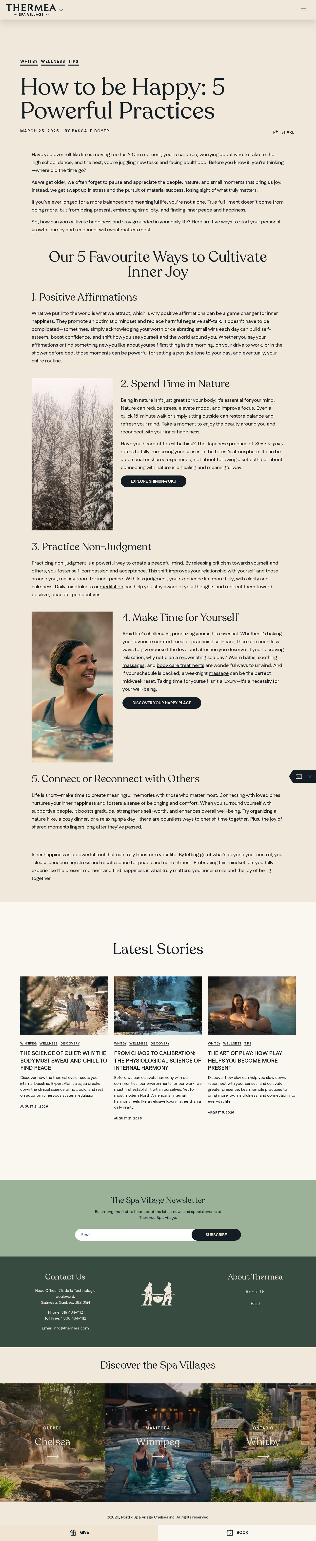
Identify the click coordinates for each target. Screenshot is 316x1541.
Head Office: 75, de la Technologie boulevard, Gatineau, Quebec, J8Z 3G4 (65, 1296)
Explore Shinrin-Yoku (153, 481)
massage (219, 673)
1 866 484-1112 (73, 1318)
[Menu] (303, 10)
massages (133, 665)
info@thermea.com (71, 1328)
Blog (255, 1303)
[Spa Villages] (61, 10)
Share (287, 132)
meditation (111, 586)
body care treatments (180, 665)
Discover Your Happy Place (162, 703)
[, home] (31, 9)
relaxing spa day (117, 819)
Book (242, 1533)
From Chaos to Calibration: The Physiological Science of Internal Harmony (157, 1061)
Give (84, 1533)
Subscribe (216, 1235)
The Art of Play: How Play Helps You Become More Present (245, 1061)
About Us (255, 1291)
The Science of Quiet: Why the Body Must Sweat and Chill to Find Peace (63, 1061)
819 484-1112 (72, 1312)
